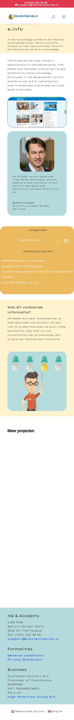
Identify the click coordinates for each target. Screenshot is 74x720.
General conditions (25, 655)
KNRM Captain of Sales (23, 260)
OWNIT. (8, 277)
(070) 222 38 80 (37, 2)
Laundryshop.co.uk (20, 282)
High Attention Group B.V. (31, 696)
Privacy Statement (25, 659)
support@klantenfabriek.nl (33, 638)
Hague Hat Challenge (22, 266)
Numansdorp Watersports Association (37, 271)
